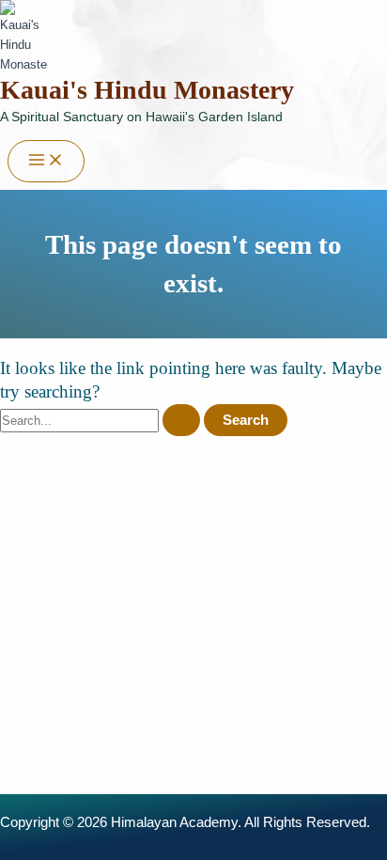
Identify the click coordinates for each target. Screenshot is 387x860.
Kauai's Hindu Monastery (147, 89)
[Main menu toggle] (46, 161)
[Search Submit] (181, 420)
